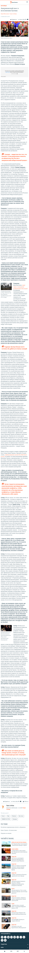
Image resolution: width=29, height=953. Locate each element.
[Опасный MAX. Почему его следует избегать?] (6, 919)
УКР (18, 951)
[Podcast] (2, 940)
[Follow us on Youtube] (8, 937)
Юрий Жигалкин (5, 13)
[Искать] (24, 951)
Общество (14, 856)
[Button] (13, 19)
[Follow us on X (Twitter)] (5, 937)
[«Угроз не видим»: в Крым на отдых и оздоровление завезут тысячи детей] (6, 897)
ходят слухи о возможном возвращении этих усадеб (20, 287)
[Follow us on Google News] (14, 937)
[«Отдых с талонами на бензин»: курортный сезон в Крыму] (6, 874)
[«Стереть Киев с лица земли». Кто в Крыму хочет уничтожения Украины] (6, 850)
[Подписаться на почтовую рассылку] (5, 940)
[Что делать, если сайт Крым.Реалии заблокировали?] (6, 926)
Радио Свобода (13, 13)
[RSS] (24, 937)
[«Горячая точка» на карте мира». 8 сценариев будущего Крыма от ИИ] (6, 905)
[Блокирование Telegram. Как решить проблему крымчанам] (6, 913)
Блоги (13, 888)
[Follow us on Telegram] (17, 937)
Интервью (4, 5)
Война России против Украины (19, 842)
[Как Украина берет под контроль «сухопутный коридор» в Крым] (6, 844)
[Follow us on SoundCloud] (21, 937)
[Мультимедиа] (5, 951)
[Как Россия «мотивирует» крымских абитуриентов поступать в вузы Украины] (6, 858)
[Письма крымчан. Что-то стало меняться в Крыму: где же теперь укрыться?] (6, 890)
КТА (11, 951)
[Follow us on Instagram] (11, 937)
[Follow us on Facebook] (2, 937)
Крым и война (15, 849)
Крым (13, 903)
